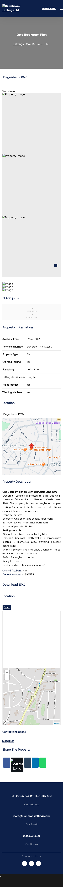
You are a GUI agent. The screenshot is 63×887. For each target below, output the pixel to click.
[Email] (27, 763)
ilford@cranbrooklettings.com (31, 815)
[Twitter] (17, 765)
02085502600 (31, 835)
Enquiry (8, 741)
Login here (49, 8)
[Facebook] (6, 763)
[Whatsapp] (42, 763)
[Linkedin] (35, 763)
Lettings (18, 44)
